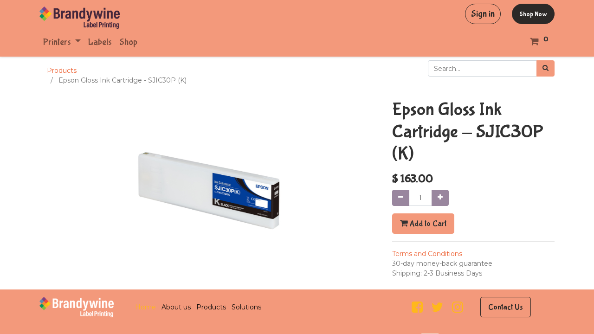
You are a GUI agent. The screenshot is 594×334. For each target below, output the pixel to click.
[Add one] (440, 198)
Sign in (483, 13)
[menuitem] (100, 42)
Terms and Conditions (427, 254)
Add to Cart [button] (426, 223)
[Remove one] (400, 198)
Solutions (246, 307)
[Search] (545, 68)
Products (62, 70)
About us (176, 307)
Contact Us (505, 307)
